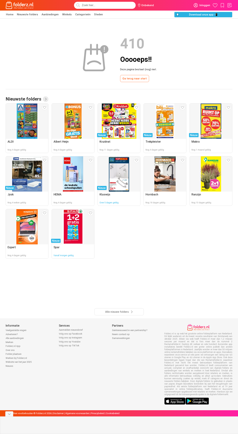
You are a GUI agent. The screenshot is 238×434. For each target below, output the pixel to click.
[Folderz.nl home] (19, 5)
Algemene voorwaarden (77, 413)
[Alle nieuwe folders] (45, 99)
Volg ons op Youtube (69, 341)
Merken (9, 342)
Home (9, 14)
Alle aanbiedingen (15, 338)
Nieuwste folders (27, 14)
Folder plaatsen (13, 354)
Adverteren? (12, 334)
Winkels (67, 14)
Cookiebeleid (112, 413)
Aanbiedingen (50, 14)
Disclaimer (58, 413)
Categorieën (83, 14)
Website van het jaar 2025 (19, 362)
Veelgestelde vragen (16, 330)
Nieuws (9, 366)
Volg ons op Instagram (70, 337)
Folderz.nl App (13, 346)
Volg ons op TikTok (69, 345)
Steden (98, 14)
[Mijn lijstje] (229, 5)
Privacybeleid (97, 413)
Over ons (10, 350)
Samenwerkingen (121, 338)
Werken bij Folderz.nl (16, 358)
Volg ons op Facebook (70, 333)
